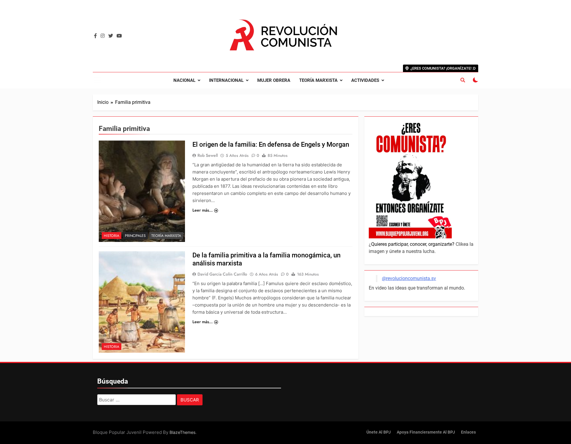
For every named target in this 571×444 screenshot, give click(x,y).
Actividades (365, 80)
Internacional (226, 80)
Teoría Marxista (318, 80)
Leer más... (202, 210)
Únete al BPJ (378, 432)
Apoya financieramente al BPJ (426, 432)
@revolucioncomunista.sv (409, 278)
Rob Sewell (207, 155)
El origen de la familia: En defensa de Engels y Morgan (270, 144)
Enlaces (468, 432)
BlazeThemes (182, 432)
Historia (111, 235)
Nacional (184, 80)
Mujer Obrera (273, 80)
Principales (135, 235)
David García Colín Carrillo (222, 274)
